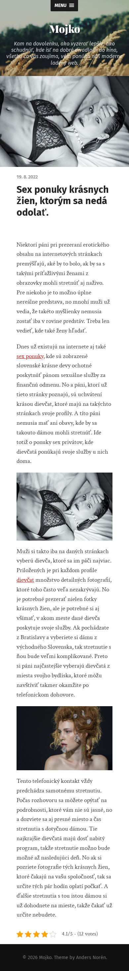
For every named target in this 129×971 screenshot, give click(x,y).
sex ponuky (30, 356)
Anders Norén (91, 957)
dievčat (25, 580)
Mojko (64, 28)
